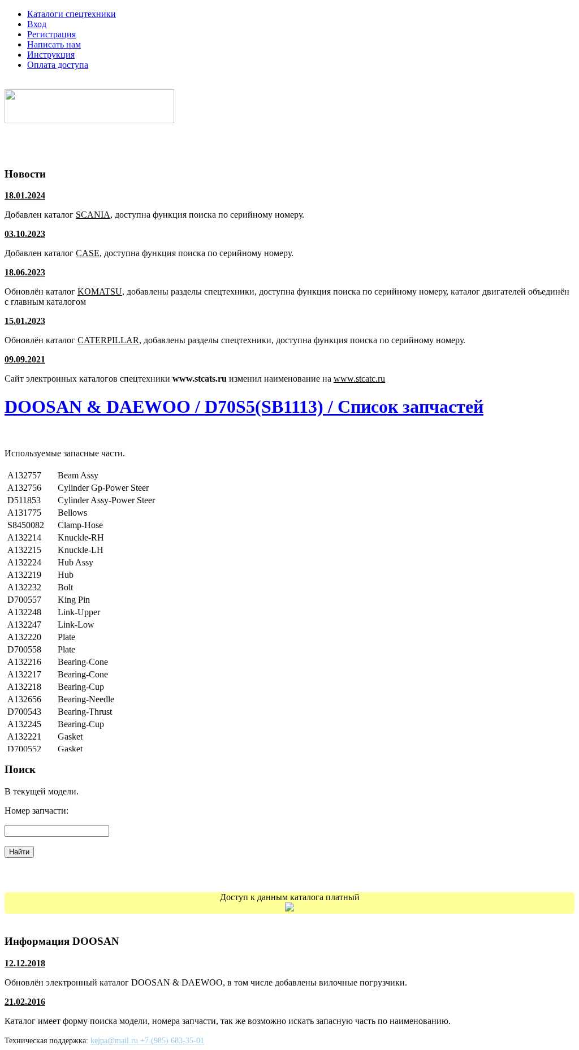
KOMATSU (99, 291)
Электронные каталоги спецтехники (92, 84)
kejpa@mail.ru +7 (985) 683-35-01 (147, 1040)
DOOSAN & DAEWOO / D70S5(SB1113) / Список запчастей (244, 406)
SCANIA (93, 214)
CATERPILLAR (108, 340)
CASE (88, 253)
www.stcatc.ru (359, 378)
